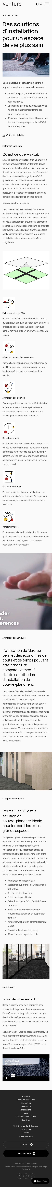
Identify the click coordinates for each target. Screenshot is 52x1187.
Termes (28, 1164)
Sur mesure (26, 1106)
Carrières (26, 1120)
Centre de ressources (26, 1100)
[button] (46, 3)
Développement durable (26, 1116)
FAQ (26, 1113)
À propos (26, 1096)
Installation (26, 1103)
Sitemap (34, 1164)
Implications (26, 1110)
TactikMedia (26, 1169)
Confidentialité (19, 1164)
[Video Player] (26, 1067)
